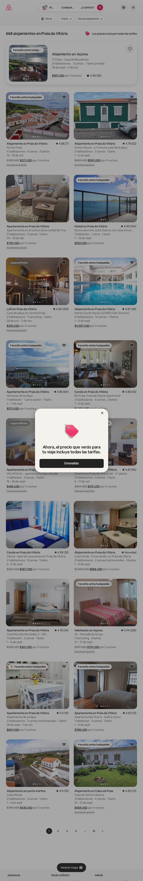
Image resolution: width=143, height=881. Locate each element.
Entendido (71, 463)
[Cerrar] (102, 412)
